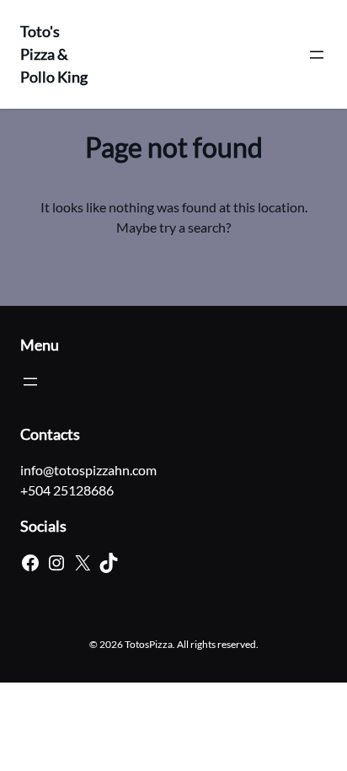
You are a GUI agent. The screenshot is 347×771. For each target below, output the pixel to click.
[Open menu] (317, 55)
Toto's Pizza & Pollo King (54, 54)
